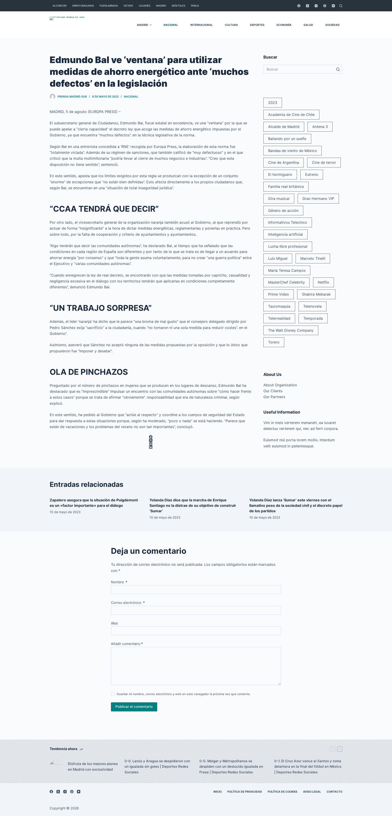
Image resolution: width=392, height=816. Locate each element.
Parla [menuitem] (195, 5)
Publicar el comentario (134, 706)
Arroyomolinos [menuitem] (83, 5)
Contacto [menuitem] (334, 791)
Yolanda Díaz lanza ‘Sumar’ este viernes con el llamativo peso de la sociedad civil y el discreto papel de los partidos (295, 505)
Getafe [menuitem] (128, 5)
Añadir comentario (127, 644)
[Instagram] (316, 5)
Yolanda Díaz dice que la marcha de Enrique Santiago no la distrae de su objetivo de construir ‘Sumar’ (192, 505)
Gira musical (278, 198)
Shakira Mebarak (316, 294)
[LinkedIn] (151, 447)
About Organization (280, 385)
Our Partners (274, 397)
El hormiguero (280, 174)
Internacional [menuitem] (201, 25)
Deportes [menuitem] (257, 25)
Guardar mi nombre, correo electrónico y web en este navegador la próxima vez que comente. (184, 694)
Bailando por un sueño (287, 138)
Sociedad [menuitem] (332, 25)
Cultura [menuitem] (231, 25)
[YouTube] (333, 5)
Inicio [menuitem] (217, 791)
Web (114, 623)
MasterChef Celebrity (286, 282)
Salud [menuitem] (308, 25)
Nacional (131, 96)
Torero (273, 342)
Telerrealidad (279, 318)
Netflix (323, 282)
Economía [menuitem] (284, 25)
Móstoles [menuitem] (178, 5)
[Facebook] (298, 5)
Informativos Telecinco (287, 222)
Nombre (119, 582)
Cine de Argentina (283, 162)
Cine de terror (324, 162)
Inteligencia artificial (285, 234)
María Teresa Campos (287, 270)
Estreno (311, 174)
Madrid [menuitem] (161, 5)
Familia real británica (286, 186)
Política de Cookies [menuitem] (282, 791)
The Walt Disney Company (291, 330)
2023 (272, 102)
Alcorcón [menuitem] (59, 5)
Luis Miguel (277, 258)
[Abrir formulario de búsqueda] (340, 5)
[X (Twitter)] (307, 5)
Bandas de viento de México (292, 150)
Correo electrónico (128, 602)
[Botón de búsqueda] (337, 69)
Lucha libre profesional (287, 246)
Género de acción (283, 210)
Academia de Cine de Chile (291, 114)
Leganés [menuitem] (144, 5)
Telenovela (312, 306)
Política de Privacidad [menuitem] (244, 791)
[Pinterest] (324, 5)
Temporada (313, 318)
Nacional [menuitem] (171, 25)
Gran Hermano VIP (318, 198)
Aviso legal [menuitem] (312, 791)
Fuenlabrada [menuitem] (109, 5)
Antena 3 (320, 126)
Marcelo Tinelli (312, 258)
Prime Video (278, 294)
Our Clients (272, 391)
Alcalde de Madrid (283, 126)
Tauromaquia (279, 306)
